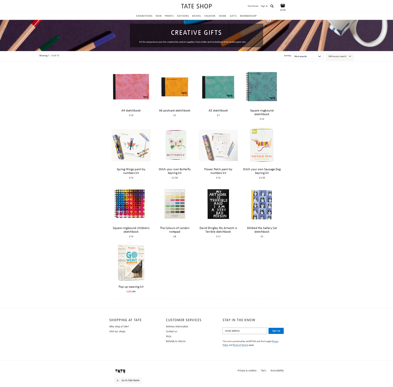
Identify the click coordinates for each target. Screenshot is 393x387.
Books (196, 15)
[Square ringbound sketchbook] (261, 87)
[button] (272, 6)
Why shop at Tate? (119, 326)
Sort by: (287, 55)
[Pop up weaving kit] (131, 263)
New (158, 15)
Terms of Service (240, 345)
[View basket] (283, 5)
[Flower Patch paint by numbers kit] (218, 146)
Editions (183, 15)
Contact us (171, 331)
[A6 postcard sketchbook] (174, 87)
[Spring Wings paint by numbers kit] (131, 146)
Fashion (210, 15)
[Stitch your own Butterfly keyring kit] (174, 146)
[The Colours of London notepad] (174, 205)
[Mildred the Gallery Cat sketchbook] (261, 205)
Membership (248, 15)
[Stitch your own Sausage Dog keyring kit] (261, 146)
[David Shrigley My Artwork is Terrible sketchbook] (218, 205)
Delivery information (177, 326)
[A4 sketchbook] (131, 87)
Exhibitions (144, 15)
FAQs (168, 336)
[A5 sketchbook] (218, 87)
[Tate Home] (133, 371)
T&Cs (263, 370)
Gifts (233, 15)
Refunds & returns (176, 341)
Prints (169, 15)
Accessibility (277, 370)
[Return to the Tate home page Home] (196, 7)
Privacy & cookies (247, 370)
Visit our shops (117, 331)
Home (222, 15)
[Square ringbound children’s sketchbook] (131, 205)
